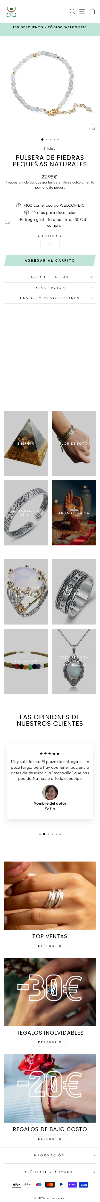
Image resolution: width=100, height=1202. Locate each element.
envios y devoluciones (50, 298)
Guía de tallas (50, 277)
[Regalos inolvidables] (50, 992)
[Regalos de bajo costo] (50, 1088)
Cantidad (50, 236)
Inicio (48, 148)
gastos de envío (54, 182)
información (49, 1155)
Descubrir (50, 946)
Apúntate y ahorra (49, 1172)
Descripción (50, 288)
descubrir (50, 1042)
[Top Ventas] (50, 896)
